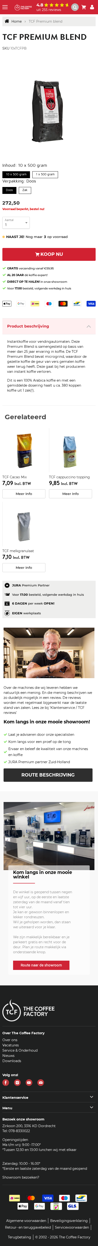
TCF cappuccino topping (69, 477)
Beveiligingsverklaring (69, 1221)
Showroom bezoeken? (20, 1177)
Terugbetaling (19, 1237)
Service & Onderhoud (20, 1050)
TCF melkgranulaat (18, 551)
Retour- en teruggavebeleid (28, 1227)
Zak (25, 189)
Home (16, 21)
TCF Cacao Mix (14, 477)
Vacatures (10, 1045)
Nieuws (8, 1056)
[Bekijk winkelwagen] (83, 7)
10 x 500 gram (16, 173)
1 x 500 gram (45, 173)
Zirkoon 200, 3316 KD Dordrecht (29, 1126)
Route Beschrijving (48, 775)
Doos (9, 189)
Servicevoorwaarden (72, 1227)
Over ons (9, 1040)
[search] (75, 7)
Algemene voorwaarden (26, 1221)
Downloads (11, 1061)
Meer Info (24, 494)
